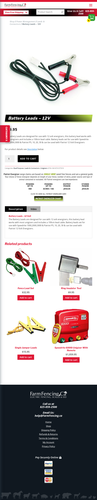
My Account (48, 442)
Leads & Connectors (32, 168)
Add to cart (28, 158)
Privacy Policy (48, 446)
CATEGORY (6, 133)
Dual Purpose (19, 168)
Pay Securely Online (46, 457)
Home (48, 421)
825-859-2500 (86, 12)
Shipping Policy (48, 430)
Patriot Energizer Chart (48, 198)
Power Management (25, 21)
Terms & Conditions (48, 438)
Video (34, 209)
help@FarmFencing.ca (48, 415)
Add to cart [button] (26, 297)
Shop (12, 21)
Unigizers (43, 168)
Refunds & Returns (48, 434)
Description (32, 149)
